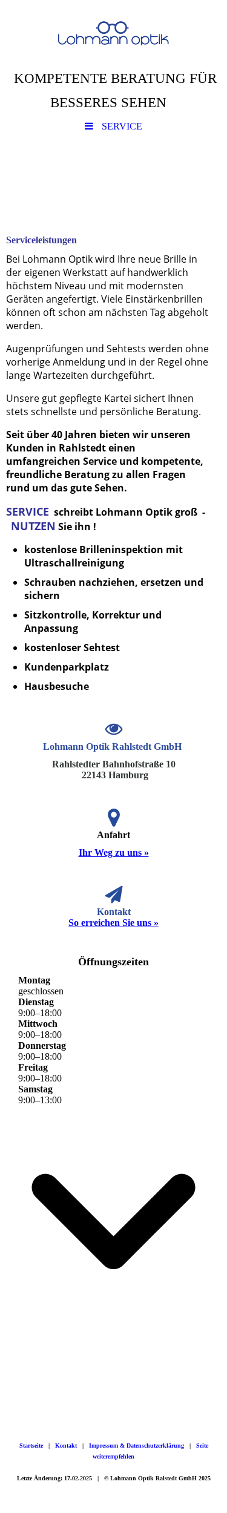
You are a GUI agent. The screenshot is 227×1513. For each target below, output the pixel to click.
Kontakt (66, 1445)
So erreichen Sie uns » (113, 922)
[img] (113, 33)
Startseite (31, 1445)
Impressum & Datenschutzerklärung (136, 1445)
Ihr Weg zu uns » (114, 852)
